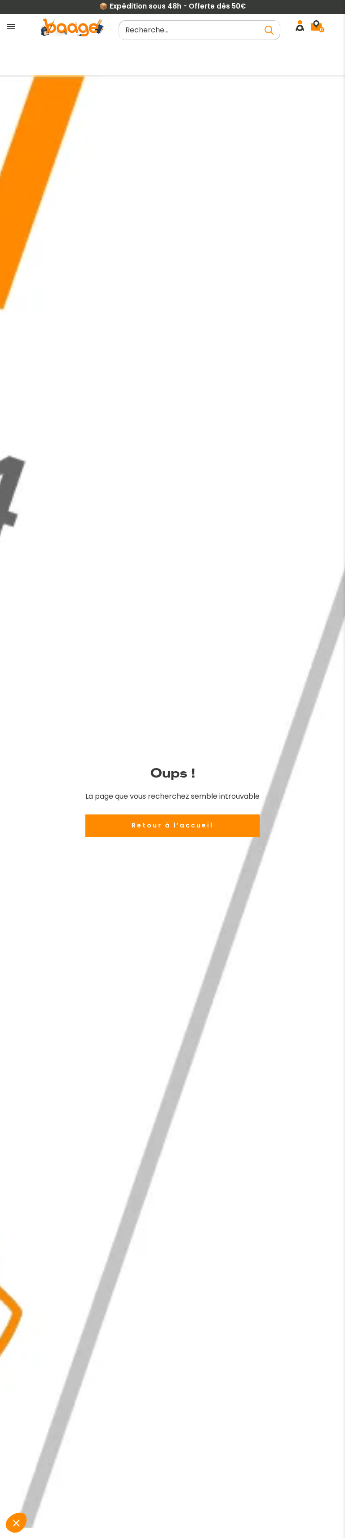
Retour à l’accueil (172, 825)
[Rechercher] (269, 30)
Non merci (34, 1492)
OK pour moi (160, 1492)
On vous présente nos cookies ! (64, 1456)
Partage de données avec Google (68, 1448)
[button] (16, 1523)
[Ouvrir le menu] (11, 27)
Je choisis (97, 1492)
